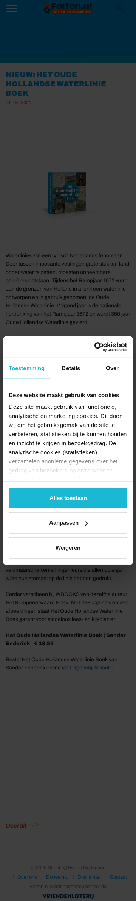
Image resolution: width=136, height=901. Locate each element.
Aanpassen (64, 522)
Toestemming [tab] (27, 367)
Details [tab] (71, 367)
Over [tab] (112, 367)
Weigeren (68, 547)
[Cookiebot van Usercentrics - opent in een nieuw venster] (96, 347)
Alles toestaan (68, 497)
